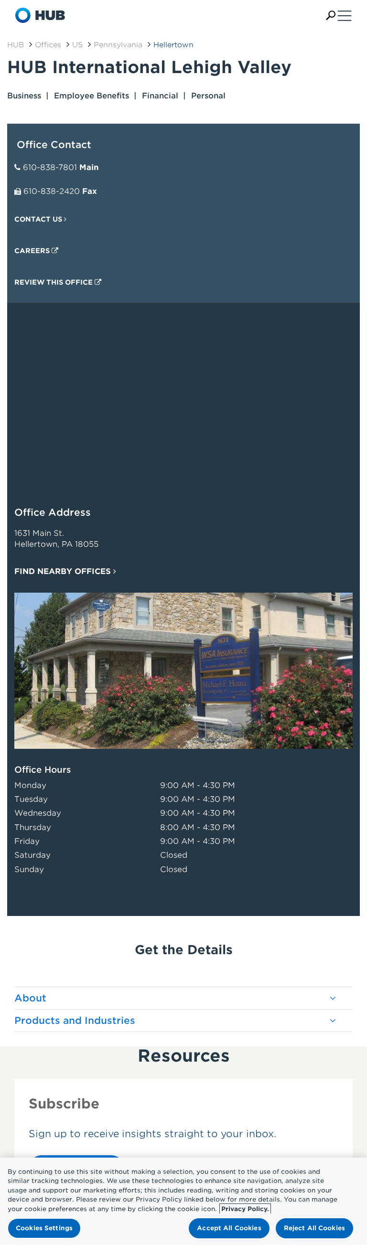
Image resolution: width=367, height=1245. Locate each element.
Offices (48, 45)
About (30, 998)
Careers (33, 251)
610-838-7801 (50, 167)
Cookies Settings (44, 1228)
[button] (330, 16)
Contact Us (39, 219)
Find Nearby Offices (63, 571)
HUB (15, 45)
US (77, 45)
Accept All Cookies (229, 1228)
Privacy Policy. (245, 1209)
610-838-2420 (51, 191)
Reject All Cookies (314, 1228)
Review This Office (54, 282)
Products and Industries (74, 1020)
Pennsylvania (118, 45)
